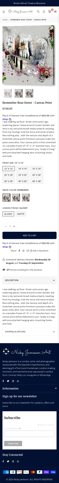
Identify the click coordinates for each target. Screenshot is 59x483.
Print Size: (13, 162)
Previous (4, 56)
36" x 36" (8, 181)
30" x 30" (36, 174)
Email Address (12, 428)
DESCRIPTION (12, 280)
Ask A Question (40, 250)
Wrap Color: (15, 189)
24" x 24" (22, 174)
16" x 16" (36, 168)
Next (54, 56)
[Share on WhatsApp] (23, 250)
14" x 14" (22, 168)
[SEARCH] (38, 11)
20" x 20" (8, 174)
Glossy (8, 213)
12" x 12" (8, 168)
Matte (20, 213)
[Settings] (54, 11)
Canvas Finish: (15, 207)
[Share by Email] (28, 250)
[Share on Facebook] (19, 250)
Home (5, 20)
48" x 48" (36, 181)
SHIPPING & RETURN (15, 331)
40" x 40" (22, 181)
